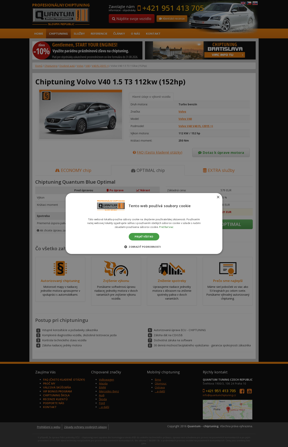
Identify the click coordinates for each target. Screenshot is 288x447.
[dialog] (144, 223)
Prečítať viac (166, 227)
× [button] (217, 197)
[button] (144, 246)
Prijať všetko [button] (144, 236)
